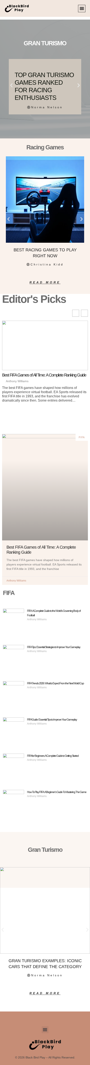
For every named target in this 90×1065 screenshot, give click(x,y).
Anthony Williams (17, 381)
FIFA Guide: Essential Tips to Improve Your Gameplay (52, 719)
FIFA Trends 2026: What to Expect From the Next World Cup (55, 683)
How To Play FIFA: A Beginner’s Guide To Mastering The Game (56, 792)
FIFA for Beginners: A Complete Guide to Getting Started (52, 755)
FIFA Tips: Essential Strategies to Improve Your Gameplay (53, 647)
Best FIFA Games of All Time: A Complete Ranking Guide (44, 375)
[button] (81, 8)
